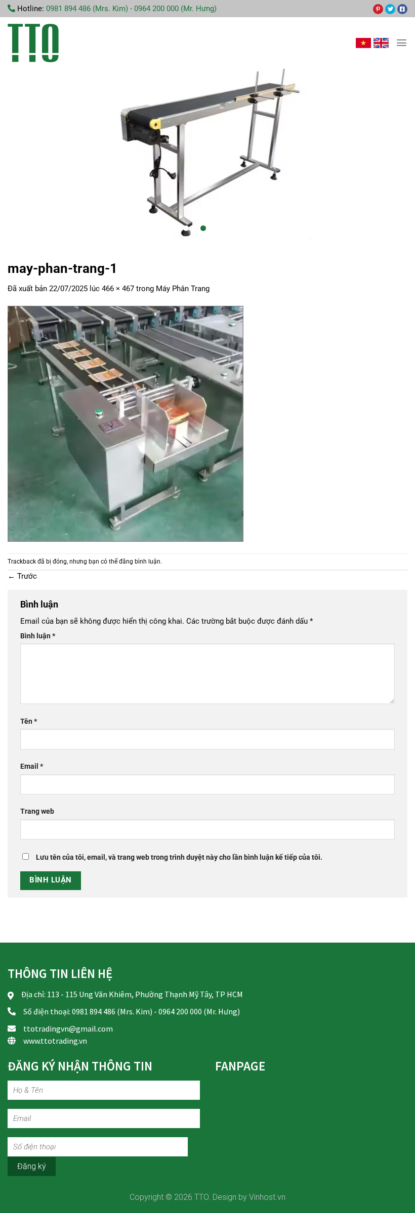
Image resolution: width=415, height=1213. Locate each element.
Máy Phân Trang (183, 288)
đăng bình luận (139, 561)
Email (31, 766)
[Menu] (401, 43)
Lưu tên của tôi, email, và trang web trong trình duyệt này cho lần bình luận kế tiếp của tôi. (179, 857)
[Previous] (22, 154)
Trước (22, 576)
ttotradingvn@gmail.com (68, 1028)
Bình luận (37, 636)
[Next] (393, 154)
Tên (28, 721)
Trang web (37, 811)
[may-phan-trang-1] (125, 423)
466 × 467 (118, 288)
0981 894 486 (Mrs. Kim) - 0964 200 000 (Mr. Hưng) (131, 8)
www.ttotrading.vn (55, 1041)
